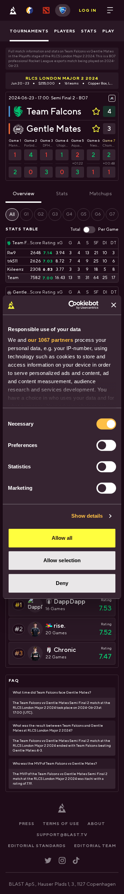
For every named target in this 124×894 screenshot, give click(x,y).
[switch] (106, 445)
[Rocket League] (62, 10)
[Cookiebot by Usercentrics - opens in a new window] (73, 304)
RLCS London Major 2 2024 (62, 78)
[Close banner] (113, 304)
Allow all (62, 538)
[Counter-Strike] (29, 10)
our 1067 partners (50, 340)
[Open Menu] (110, 10)
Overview (23, 194)
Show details (87, 516)
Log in (87, 10)
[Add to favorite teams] (96, 111)
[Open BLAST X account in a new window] (48, 860)
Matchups (100, 194)
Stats (62, 194)
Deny (62, 583)
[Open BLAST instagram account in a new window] (62, 860)
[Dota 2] (46, 10)
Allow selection (62, 560)
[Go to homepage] (13, 10)
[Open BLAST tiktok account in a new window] (76, 860)
